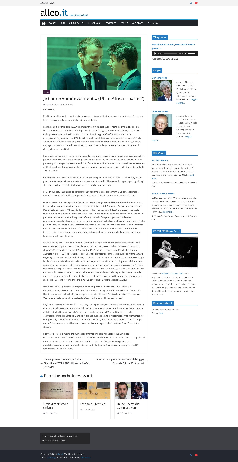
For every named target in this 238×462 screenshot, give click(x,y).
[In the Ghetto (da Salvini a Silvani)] (131, 384)
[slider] (192, 53)
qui (161, 313)
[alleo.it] (43, 23)
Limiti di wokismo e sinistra (55, 405)
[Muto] (186, 53)
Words (52, 23)
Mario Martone (159, 77)
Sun (63, 23)
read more (168, 211)
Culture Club (76, 23)
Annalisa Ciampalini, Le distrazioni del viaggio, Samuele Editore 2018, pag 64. (120, 361)
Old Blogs (137, 23)
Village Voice (95, 23)
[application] (175, 53)
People (124, 23)
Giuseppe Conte (160, 111)
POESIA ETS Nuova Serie (172, 273)
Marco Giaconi (66, 104)
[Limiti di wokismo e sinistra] (56, 384)
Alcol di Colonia (160, 160)
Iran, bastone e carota (163, 193)
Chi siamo (153, 23)
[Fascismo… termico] (94, 384)
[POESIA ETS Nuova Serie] (175, 237)
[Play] (155, 53)
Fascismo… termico (92, 404)
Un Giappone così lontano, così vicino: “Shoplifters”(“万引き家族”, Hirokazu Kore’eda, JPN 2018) (67, 363)
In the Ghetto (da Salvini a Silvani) (128, 405)
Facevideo (111, 23)
